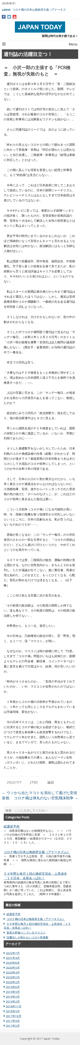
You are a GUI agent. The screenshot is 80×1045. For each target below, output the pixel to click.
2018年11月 (13, 1006)
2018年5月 (13, 1011)
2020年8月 (13, 963)
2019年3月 (13, 996)
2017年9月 (13, 1021)
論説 (50, 782)
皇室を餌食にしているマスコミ (26, 932)
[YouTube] (14, 17)
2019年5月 (13, 992)
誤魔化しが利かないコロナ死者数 (27, 937)
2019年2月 (13, 1001)
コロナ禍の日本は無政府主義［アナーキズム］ (36, 919)
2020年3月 (13, 977)
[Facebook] (4, 17)
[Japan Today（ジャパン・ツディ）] (40, 27)
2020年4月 (13, 972)
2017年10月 (13, 1016)
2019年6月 (13, 987)
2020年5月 (13, 967)
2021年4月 (13, 958)
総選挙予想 (13, 914)
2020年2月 (13, 982)
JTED (34, 782)
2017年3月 (13, 1025)
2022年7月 (13, 953)
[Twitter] (9, 17)
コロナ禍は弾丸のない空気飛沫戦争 (46, 797)
